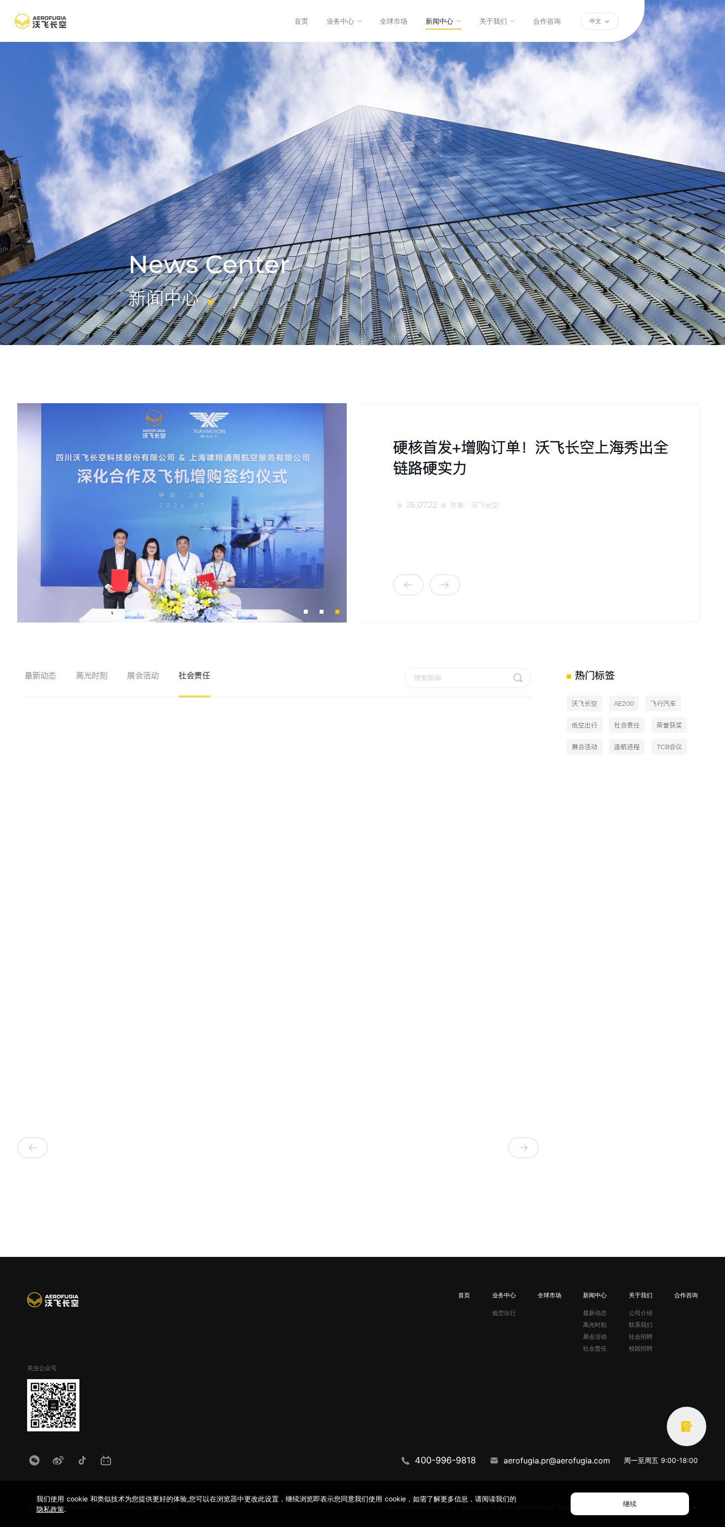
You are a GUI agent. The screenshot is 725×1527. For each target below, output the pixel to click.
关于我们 (493, 21)
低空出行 (504, 1313)
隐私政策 (50, 1509)
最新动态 (40, 675)
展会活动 (143, 675)
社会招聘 (640, 1337)
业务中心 (340, 21)
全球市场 (393, 21)
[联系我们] (686, 1426)
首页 (301, 21)
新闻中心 (439, 21)
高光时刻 (92, 675)
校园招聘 (640, 1349)
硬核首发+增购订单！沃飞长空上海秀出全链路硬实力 (530, 457)
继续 (630, 1503)
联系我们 (640, 1325)
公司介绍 (640, 1313)
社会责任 (194, 675)
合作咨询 (547, 21)
